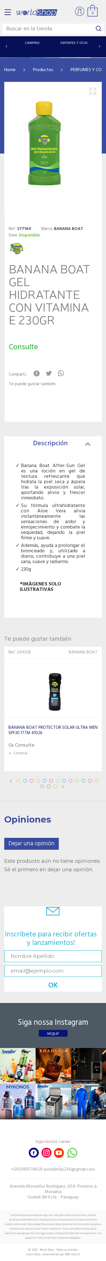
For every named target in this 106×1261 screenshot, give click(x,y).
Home (10, 70)
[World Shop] (37, 12)
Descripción (50, 443)
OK (53, 985)
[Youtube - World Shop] (58, 1152)
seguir (53, 1033)
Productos (43, 70)
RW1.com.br (72, 1254)
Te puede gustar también (32, 384)
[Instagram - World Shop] (46, 1152)
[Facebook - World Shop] (34, 1152)
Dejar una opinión (31, 844)
